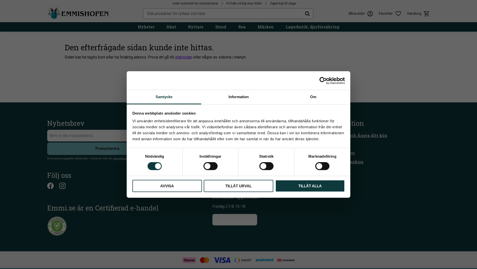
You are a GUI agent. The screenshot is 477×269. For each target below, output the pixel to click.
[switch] (210, 166)
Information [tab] (239, 97)
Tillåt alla (310, 186)
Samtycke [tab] (164, 97)
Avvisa (167, 186)
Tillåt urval (238, 186)
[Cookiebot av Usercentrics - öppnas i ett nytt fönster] (323, 80)
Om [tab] (313, 97)
